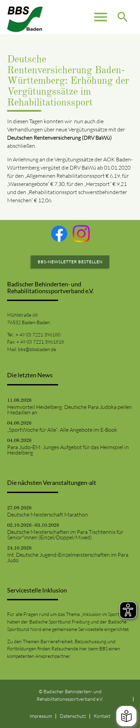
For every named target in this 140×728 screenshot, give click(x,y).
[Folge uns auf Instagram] (81, 233)
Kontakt (102, 716)
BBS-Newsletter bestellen (70, 261)
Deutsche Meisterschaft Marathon (47, 514)
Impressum (41, 716)
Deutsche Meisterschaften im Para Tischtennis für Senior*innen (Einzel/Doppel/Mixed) (65, 534)
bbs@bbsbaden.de (37, 349)
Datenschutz (73, 716)
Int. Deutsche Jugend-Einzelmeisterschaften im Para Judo (67, 557)
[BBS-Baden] (25, 17)
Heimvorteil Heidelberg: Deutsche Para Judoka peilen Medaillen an (69, 409)
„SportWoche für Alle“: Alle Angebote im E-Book (62, 429)
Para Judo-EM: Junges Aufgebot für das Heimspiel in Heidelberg (68, 449)
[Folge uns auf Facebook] (59, 233)
